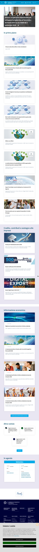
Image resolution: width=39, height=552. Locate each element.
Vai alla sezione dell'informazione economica (19, 415)
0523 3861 (23, 521)
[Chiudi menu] (35, 2)
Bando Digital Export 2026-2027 (12, 290)
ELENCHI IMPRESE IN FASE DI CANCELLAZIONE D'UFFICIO (31, 510)
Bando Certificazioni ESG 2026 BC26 (13, 267)
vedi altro (19, 450)
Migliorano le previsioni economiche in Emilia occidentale (17, 326)
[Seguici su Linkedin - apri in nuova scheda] (25, 2)
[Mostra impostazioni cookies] (38, 276)
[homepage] (10, 2)
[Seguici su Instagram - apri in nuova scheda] (30, 2)
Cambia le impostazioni (19, 546)
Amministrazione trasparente (7, 509)
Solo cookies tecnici (19, 539)
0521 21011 (15, 521)
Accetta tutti (19, 542)
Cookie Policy (16, 535)
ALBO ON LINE (22, 508)
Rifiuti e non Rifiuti (9, 141)
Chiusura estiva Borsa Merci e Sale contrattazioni (15, 47)
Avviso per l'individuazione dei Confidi (13, 244)
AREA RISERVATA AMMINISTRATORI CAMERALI (14, 509)
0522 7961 (31, 522)
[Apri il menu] (1, 2)
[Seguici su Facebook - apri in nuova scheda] (28, 2)
